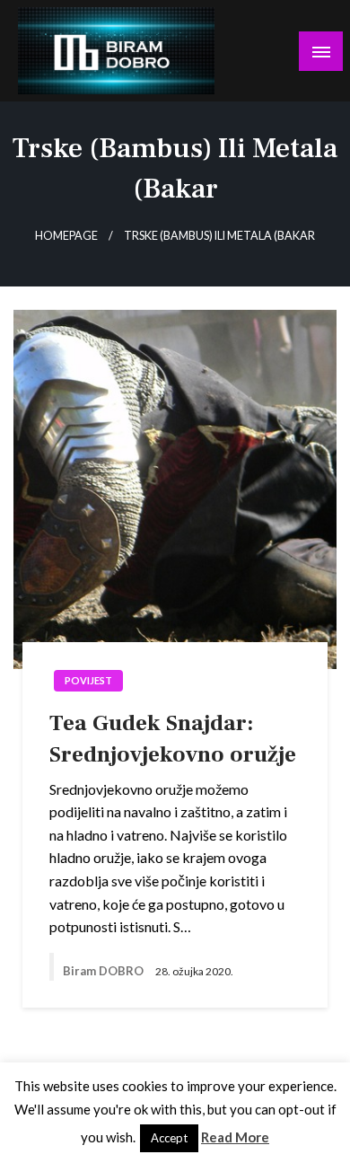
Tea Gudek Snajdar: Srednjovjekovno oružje (172, 739)
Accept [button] (169, 1138)
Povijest (88, 680)
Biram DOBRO (104, 971)
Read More (235, 1137)
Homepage (66, 235)
